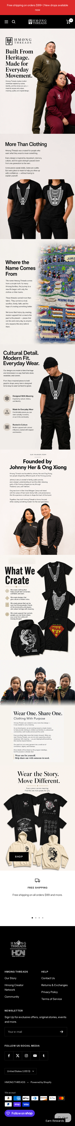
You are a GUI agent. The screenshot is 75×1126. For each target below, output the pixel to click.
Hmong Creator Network (14, 987)
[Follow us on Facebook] (9, 1055)
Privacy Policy (49, 992)
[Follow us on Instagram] (26, 1055)
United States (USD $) (18, 1071)
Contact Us (48, 978)
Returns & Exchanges (54, 985)
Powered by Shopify (41, 1082)
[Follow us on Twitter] (17, 1055)
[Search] (13, 22)
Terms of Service (51, 999)
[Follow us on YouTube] (35, 1055)
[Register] (61, 1031)
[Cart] (68, 22)
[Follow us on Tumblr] (43, 1055)
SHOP (19, 856)
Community (12, 996)
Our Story (10, 978)
